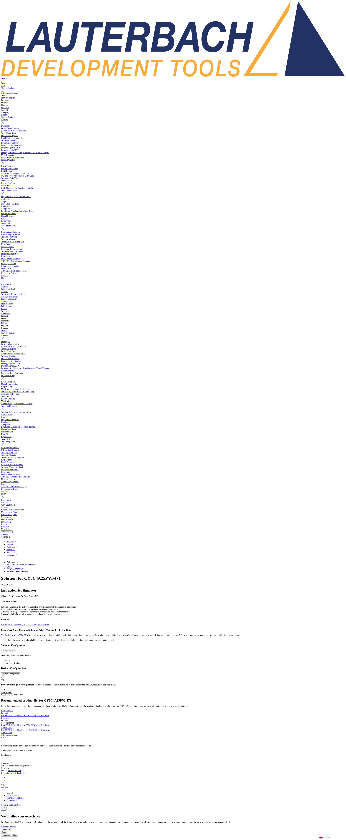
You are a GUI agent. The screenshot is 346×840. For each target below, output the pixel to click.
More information (8, 827)
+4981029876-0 (14, 770)
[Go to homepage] (173, 76)
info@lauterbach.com (16, 773)
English (327, 837)
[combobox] (326, 837)
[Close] (2, 838)
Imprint (9, 793)
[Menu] (2, 81)
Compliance (11, 800)
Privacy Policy (12, 795)
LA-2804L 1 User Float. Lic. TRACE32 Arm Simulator (25, 625)
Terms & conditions (14, 798)
